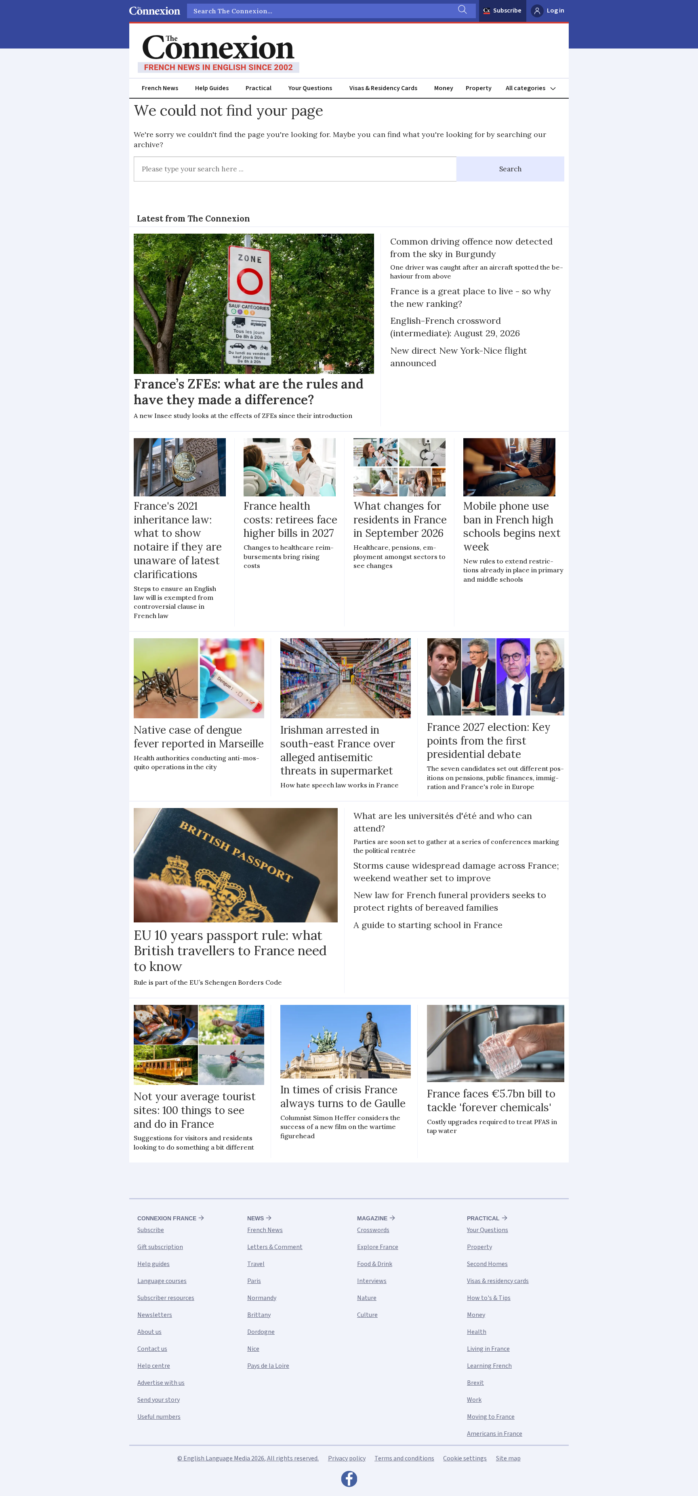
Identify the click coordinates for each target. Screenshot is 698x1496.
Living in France (488, 1348)
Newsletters (154, 1314)
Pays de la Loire (268, 1365)
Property (479, 88)
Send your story (158, 1399)
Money (443, 88)
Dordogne (261, 1331)
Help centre (153, 1365)
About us (149, 1331)
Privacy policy (347, 1458)
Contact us (152, 1348)
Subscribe (507, 10)
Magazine (372, 1218)
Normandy (261, 1297)
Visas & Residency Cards (383, 88)
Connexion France (166, 1218)
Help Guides (212, 88)
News (255, 1218)
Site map (508, 1458)
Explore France (377, 1247)
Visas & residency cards (498, 1281)
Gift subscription (160, 1247)
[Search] (462, 11)
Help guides (153, 1264)
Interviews (372, 1281)
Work (474, 1399)
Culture (367, 1314)
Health (476, 1331)
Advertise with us (161, 1382)
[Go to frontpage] (218, 54)
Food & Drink (374, 1264)
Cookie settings (465, 1458)
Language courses (162, 1281)
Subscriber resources (165, 1297)
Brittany (259, 1314)
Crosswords (373, 1230)
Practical (258, 88)
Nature (366, 1297)
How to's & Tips (489, 1297)
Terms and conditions (404, 1458)
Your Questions (310, 88)
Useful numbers (159, 1416)
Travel (256, 1264)
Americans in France (494, 1433)
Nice (253, 1348)
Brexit (475, 1382)
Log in (555, 10)
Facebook (349, 1481)
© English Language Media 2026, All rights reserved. (248, 1458)
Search (510, 169)
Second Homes (487, 1264)
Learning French (489, 1365)
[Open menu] (534, 88)
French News (160, 88)
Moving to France (491, 1416)
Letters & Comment (275, 1247)
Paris (254, 1281)
